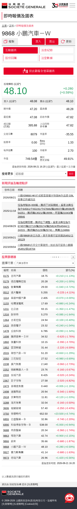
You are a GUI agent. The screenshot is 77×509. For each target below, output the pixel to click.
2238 (6, 364)
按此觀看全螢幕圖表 (41, 71)
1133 (6, 303)
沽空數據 (47, 58)
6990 (6, 424)
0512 (6, 292)
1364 (6, 320)
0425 (6, 287)
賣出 (52, 41)
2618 (6, 397)
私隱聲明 (18, 504)
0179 (6, 281)
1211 (6, 309)
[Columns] (73, 257)
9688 (6, 430)
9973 (6, 457)
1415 (6, 325)
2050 (6, 358)
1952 (6, 347)
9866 (6, 441)
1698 (6, 336)
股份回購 (11, 58)
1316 (6, 314)
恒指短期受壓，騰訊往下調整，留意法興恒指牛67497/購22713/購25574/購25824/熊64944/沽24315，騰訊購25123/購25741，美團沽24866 (44, 226)
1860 (6, 342)
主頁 (4, 25)
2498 (6, 391)
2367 (6, 380)
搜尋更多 (7, 173)
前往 (71, 173)
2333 (6, 375)
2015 (6, 353)
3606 (6, 408)
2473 (6, 386)
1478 (6, 331)
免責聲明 (32, 484)
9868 (6, 446)
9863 (6, 435)
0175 (6, 276)
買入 (38, 41)
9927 (6, 452)
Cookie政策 (31, 504)
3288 (6, 402)
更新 (69, 41)
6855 (6, 419)
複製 (11, 41)
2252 (6, 369)
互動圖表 (11, 50)
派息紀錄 (47, 50)
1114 (6, 298)
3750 (6, 413)
